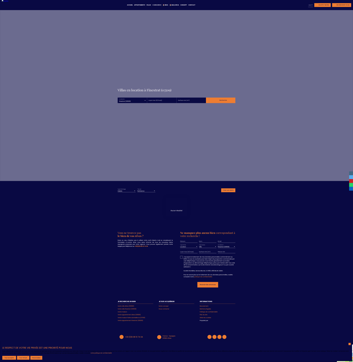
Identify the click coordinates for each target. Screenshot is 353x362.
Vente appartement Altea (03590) (129, 315)
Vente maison (122, 312)
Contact (191, 5)
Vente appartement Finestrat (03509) (130, 320)
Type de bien (202, 245)
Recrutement (204, 306)
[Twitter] (224, 337)
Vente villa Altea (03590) (126, 306)
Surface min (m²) (184, 100)
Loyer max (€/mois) (155, 100)
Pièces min (221, 252)
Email (219, 241)
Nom (200, 241)
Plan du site (203, 315)
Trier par (139, 189)
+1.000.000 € (156, 5)
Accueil (130, 5)
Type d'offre (183, 245)
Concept (183, 5)
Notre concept (164, 306)
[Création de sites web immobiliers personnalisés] (213, 320)
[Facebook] (209, 337)
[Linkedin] (214, 337)
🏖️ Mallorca (174, 5)
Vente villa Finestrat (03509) (127, 309)
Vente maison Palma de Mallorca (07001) (131, 318)
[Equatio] (8, 5)
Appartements (139, 5)
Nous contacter (164, 309)
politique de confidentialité (203, 277)
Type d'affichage (122, 189)
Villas (148, 5)
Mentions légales (205, 309)
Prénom (182, 241)
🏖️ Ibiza (165, 5)
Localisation (122, 99)
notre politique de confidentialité (101, 353)
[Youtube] (219, 337)
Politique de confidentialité (208, 312)
